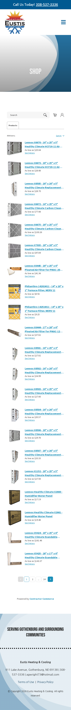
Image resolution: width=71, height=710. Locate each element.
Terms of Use (26, 682)
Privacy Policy (45, 682)
